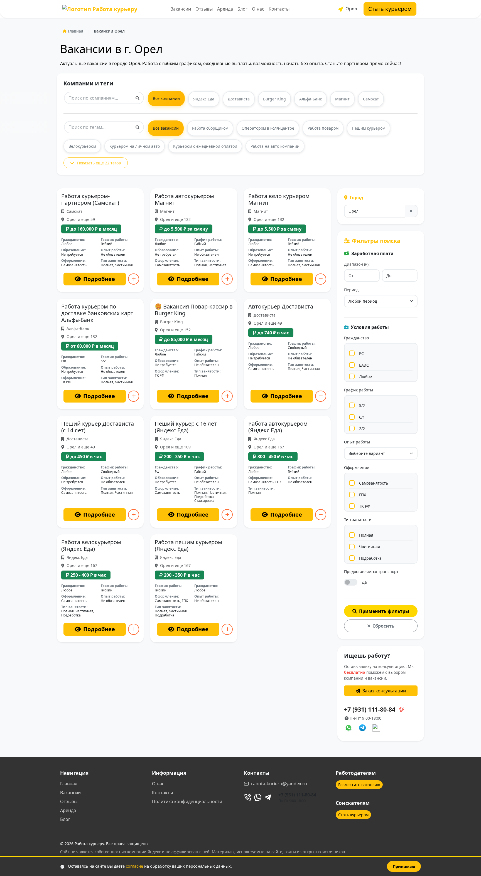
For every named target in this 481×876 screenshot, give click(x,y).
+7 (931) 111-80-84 (297, 795)
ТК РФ (364, 506)
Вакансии (180, 9)
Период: (352, 289)
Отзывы (204, 9)
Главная (75, 31)
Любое (365, 376)
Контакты (279, 9)
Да (364, 582)
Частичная (369, 546)
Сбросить (383, 626)
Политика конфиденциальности (187, 801)
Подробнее (99, 279)
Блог (242, 9)
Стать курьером (390, 9)
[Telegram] (268, 797)
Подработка (370, 558)
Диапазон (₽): (357, 264)
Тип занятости (358, 519)
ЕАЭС (364, 365)
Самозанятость (373, 483)
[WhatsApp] (258, 797)
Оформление (356, 467)
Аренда (225, 9)
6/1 (362, 417)
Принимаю (404, 866)
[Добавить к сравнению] (133, 279)
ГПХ (362, 494)
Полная (366, 535)
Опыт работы (357, 442)
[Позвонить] (248, 797)
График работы (358, 390)
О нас (258, 9)
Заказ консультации (384, 691)
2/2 (362, 428)
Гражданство (356, 337)
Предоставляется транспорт (371, 571)
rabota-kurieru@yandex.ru (279, 784)
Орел (350, 9)
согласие (134, 866)
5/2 (362, 405)
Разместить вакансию (359, 784)
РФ (361, 353)
